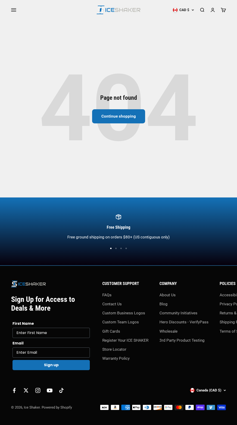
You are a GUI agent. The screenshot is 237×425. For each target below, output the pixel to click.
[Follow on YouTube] (50, 390)
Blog (163, 304)
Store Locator (114, 349)
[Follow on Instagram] (38, 390)
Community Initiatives (178, 313)
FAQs (107, 295)
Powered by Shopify (57, 407)
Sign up (51, 365)
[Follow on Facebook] (14, 390)
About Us (167, 295)
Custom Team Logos (120, 322)
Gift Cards (111, 331)
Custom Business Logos (123, 313)
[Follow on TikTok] (61, 390)
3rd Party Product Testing (182, 340)
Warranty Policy (116, 358)
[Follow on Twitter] (26, 390)
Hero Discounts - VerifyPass (184, 322)
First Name (23, 323)
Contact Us (112, 304)
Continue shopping (118, 116)
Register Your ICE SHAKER (125, 340)
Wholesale (168, 331)
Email (18, 343)
